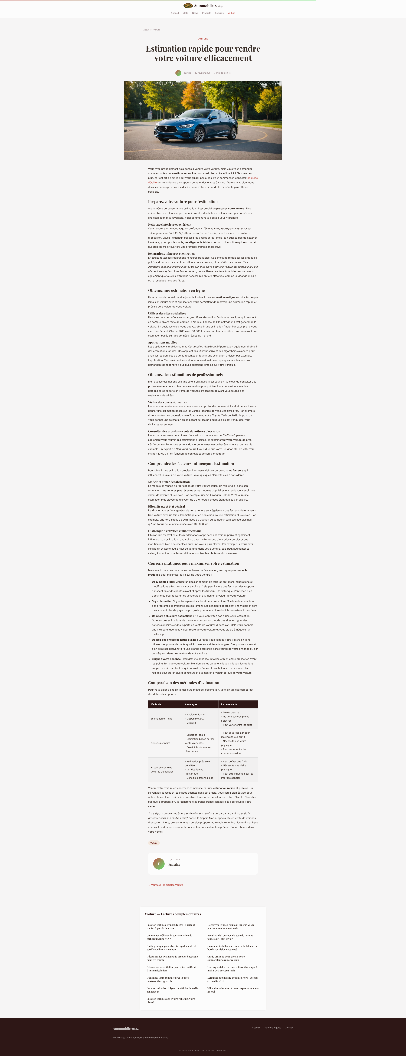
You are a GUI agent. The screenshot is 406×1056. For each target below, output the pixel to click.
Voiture (231, 12)
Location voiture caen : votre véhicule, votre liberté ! (171, 1000)
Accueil (175, 12)
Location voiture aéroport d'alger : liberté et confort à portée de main (171, 926)
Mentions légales (272, 1027)
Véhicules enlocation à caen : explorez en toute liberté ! (233, 990)
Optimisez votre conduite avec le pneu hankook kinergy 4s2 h (168, 979)
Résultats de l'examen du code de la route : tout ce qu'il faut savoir (231, 937)
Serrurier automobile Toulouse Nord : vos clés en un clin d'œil (233, 979)
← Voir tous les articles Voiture (165, 884)
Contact (289, 1027)
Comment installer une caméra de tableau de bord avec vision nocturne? (232, 947)
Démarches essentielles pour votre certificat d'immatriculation (171, 969)
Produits (206, 12)
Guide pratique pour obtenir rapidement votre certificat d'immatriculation (172, 947)
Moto (185, 12)
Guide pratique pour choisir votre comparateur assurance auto (226, 958)
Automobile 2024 (208, 5)
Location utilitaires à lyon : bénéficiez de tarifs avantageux (172, 990)
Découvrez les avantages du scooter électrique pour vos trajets (172, 958)
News (195, 12)
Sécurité (219, 12)
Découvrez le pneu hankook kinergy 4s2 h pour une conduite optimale (230, 926)
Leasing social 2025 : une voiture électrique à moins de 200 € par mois (232, 969)
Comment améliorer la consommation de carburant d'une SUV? (169, 937)
